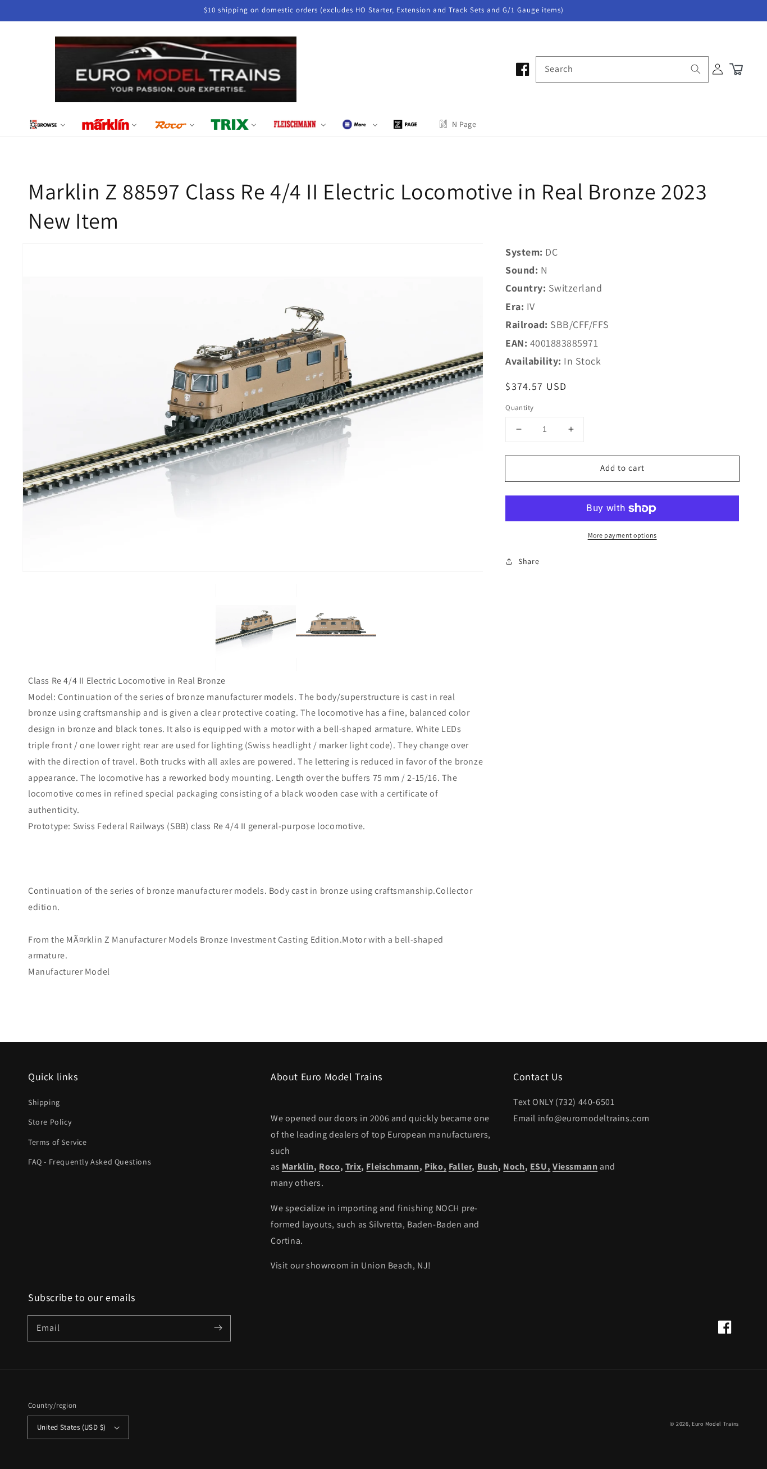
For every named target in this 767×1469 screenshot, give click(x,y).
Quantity (519, 407)
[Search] (695, 69)
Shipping (44, 1102)
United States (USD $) (71, 1427)
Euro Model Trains (715, 1423)
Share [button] (528, 561)
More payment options (622, 535)
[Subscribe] (218, 1328)
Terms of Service (57, 1142)
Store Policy (49, 1122)
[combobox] (622, 69)
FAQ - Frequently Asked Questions (89, 1162)
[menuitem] (47, 124)
